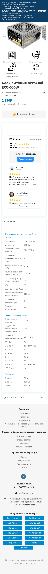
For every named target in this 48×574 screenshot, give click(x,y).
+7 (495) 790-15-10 (26, 487)
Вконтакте (23, 476)
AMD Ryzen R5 (13, 538)
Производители (24, 464)
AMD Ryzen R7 (35, 538)
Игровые (35, 543)
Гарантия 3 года (36, 74)
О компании (24, 413)
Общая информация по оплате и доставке (24, 432)
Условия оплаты (24, 436)
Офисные (24, 548)
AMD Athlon (12, 523)
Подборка (12, 543)
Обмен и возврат (24, 446)
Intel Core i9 (13, 533)
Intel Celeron (12, 518)
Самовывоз (24, 443)
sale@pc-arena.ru (26, 493)
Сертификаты (24, 420)
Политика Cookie (9, 19)
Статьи (24, 457)
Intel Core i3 (35, 523)
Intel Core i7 (35, 528)
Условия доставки (24, 440)
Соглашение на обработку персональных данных (24, 424)
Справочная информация (24, 452)
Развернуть (24, 206)
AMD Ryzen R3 (35, 533)
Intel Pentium (34, 518)
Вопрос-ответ (24, 460)
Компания (24, 409)
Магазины (24, 417)
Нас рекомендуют (36, 62)
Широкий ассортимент (12, 62)
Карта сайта (24, 467)
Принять (42, 11)
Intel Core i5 (13, 528)
